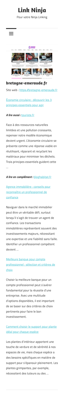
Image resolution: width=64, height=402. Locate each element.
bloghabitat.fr (42, 177)
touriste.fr (27, 115)
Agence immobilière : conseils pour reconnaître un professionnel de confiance (28, 192)
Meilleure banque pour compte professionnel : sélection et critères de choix (30, 264)
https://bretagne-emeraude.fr (38, 90)
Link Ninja (32, 10)
